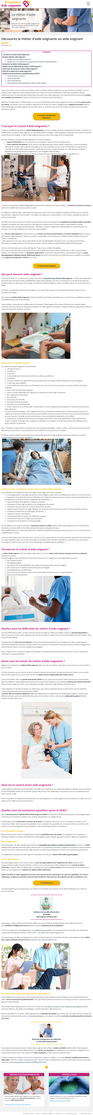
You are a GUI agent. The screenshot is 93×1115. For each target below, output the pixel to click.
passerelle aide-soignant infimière (60, 1101)
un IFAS (25, 304)
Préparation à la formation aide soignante (18, 1104)
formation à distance (36, 1016)
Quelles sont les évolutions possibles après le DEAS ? (21, 73)
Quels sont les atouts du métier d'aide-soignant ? (20, 69)
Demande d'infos (28, 1113)
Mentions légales (47, 1113)
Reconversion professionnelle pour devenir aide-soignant (27, 83)
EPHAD (26, 565)
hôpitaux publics (15, 563)
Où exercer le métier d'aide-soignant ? (16, 64)
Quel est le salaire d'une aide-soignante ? (17, 71)
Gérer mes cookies (86, 1113)
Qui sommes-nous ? (71, 1113)
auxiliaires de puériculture (43, 930)
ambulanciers (26, 930)
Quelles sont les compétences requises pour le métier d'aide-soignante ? (32, 62)
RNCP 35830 (24, 205)
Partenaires (59, 1113)
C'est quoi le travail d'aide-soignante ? (16, 55)
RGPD (38, 1113)
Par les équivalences (14, 81)
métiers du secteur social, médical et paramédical (64, 1007)
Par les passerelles (13, 78)
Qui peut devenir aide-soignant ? (14, 57)
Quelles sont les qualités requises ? (19, 59)
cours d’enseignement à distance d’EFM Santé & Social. (28, 1062)
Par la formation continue (16, 76)
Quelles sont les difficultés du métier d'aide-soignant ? (22, 66)
